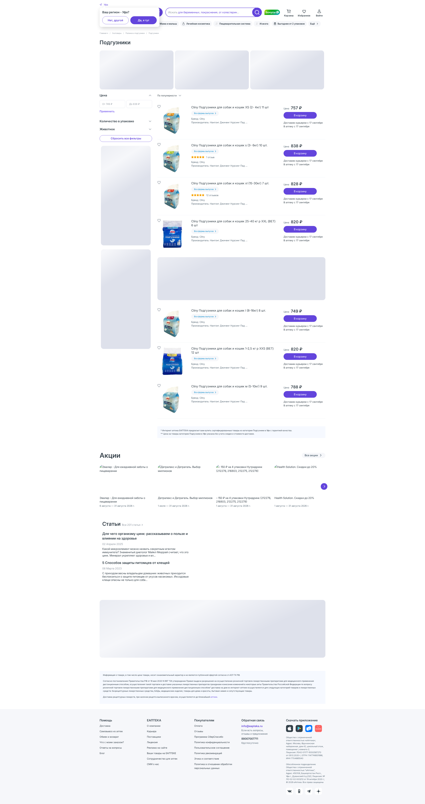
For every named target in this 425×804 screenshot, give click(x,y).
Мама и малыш (168, 23)
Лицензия (152, 742)
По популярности (167, 95)
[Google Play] (299, 728)
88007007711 (249, 738)
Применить (107, 111)
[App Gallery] (318, 728)
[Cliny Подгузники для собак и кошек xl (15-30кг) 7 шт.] (172, 196)
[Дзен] (318, 791)
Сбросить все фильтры (126, 138)
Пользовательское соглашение (211, 747)
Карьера (151, 731)
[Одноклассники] (299, 791)
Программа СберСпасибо (208, 736)
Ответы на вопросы (111, 747)
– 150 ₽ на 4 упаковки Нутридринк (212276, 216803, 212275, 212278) (243, 499)
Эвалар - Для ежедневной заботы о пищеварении (122, 499)
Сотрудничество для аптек (162, 758)
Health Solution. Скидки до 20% (294, 498)
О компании (153, 725)
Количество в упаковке (117, 121)
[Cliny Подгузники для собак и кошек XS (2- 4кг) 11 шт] (172, 120)
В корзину (300, 115)
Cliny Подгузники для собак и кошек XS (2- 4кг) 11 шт (230, 107)
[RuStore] (308, 728)
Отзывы (198, 731)
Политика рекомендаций (208, 753)
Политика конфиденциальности (212, 742)
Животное (107, 129)
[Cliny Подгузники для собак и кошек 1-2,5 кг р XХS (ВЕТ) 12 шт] (172, 361)
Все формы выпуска (204, 113)
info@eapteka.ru (252, 726)
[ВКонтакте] (289, 791)
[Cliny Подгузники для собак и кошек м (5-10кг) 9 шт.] (172, 399)
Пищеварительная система (234, 23)
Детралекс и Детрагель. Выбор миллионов (185, 498)
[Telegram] (308, 791)
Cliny (202, 118)
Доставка (105, 725)
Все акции (311, 455)
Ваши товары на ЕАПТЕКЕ (161, 753)
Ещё (312, 23)
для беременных (189, 12)
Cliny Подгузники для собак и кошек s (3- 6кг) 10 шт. (229, 145)
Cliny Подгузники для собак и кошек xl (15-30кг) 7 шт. (230, 183)
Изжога (264, 23)
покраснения (209, 12)
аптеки (214, 697)
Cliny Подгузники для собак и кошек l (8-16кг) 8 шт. (228, 310)
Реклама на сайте (157, 747)
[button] (104, 5)
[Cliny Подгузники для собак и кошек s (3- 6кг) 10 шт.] (172, 158)
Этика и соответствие (206, 758)
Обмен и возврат (109, 736)
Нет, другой (115, 20)
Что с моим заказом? (112, 742)
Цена (103, 95)
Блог (102, 753)
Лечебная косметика (198, 23)
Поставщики (154, 736)
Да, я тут (143, 20)
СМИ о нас (153, 764)
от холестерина (228, 12)
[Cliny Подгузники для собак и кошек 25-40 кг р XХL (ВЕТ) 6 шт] (172, 234)
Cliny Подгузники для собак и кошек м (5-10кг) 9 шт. (229, 386)
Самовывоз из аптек (111, 731)
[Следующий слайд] (324, 486)
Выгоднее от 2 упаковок (291, 23)
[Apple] (289, 728)
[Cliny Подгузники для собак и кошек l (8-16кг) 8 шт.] (172, 323)
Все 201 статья (131, 524)
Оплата (198, 725)
